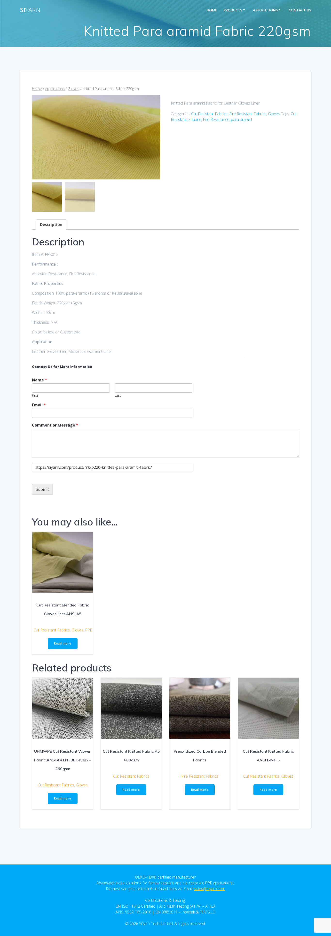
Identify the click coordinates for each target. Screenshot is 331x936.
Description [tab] (51, 224)
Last (118, 396)
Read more (62, 643)
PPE (88, 630)
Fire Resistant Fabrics (247, 113)
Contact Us (300, 10)
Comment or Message (55, 425)
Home (212, 10)
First (35, 396)
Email (39, 405)
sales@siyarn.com (209, 888)
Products (233, 10)
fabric (196, 119)
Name (39, 380)
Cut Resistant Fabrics (209, 113)
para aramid (241, 119)
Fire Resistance (216, 119)
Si (30, 10)
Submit (42, 489)
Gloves (73, 88)
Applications (265, 10)
